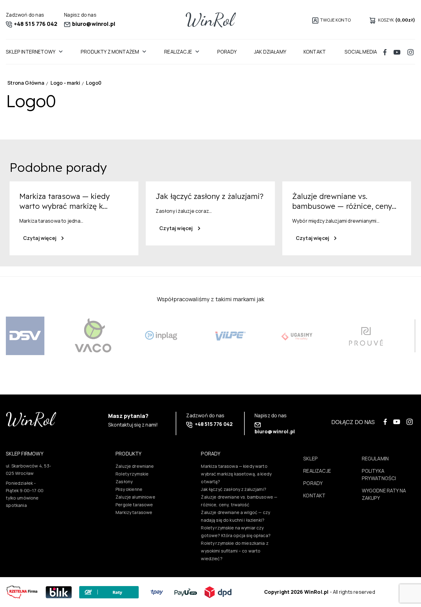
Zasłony (124, 481)
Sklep (310, 458)
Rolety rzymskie (132, 474)
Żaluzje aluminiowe (135, 497)
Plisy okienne (129, 489)
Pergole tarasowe (134, 505)
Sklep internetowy (30, 51)
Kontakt (314, 495)
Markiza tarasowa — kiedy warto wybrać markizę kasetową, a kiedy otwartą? (236, 473)
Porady (227, 51)
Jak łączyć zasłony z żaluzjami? (233, 489)
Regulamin (375, 458)
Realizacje (178, 51)
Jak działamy (270, 51)
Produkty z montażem (110, 51)
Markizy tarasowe (134, 512)
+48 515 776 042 (35, 23)
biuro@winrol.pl (93, 23)
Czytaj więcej (40, 238)
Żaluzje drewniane (135, 466)
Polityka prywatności (379, 474)
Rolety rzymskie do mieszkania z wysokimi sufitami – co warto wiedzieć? (234, 550)
